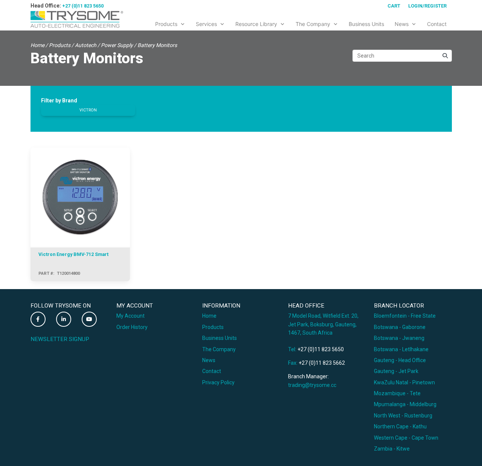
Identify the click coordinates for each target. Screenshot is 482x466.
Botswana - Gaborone (400, 327)
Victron (88, 110)
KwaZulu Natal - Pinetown (404, 382)
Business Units (219, 338)
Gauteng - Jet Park (396, 371)
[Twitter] (38, 319)
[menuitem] (170, 22)
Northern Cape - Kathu (400, 426)
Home (37, 45)
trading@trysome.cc (312, 385)
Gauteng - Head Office (400, 360)
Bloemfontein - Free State (405, 316)
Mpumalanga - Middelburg (405, 404)
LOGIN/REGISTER (427, 6)
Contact (211, 371)
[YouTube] (89, 319)
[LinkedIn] (63, 319)
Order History (132, 327)
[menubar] (301, 22)
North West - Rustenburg (403, 416)
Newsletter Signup (60, 339)
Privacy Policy (218, 382)
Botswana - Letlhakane (401, 349)
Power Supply (117, 45)
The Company (219, 349)
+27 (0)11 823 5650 (83, 6)
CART (393, 6)
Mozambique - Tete (397, 393)
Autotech (85, 45)
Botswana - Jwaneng (399, 338)
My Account (130, 316)
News (208, 360)
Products (59, 45)
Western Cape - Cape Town (406, 438)
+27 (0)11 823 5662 (322, 363)
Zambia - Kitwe (392, 449)
